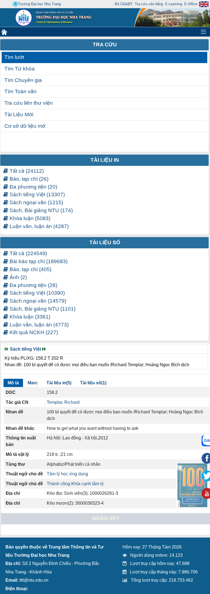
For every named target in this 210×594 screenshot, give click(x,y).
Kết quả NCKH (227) (33, 332)
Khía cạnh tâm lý (87, 483)
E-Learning (173, 4)
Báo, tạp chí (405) (29, 269)
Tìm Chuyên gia (23, 80)
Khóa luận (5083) (29, 218)
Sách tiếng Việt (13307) (36, 194)
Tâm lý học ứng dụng (67, 473)
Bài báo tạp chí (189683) (38, 261)
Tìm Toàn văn (20, 91)
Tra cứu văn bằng (149, 4)
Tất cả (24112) (26, 171)
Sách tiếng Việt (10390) (36, 293)
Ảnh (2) (17, 277)
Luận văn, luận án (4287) (38, 226)
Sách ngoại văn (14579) (37, 301)
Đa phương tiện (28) (32, 285)
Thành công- (59, 483)
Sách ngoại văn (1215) (35, 202)
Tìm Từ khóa (19, 69)
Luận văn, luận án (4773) (38, 325)
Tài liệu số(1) (93, 382)
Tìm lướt (14, 57)
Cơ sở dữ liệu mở (24, 126)
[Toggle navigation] (203, 31)
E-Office (190, 4)
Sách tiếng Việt (25, 349)
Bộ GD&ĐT (124, 4)
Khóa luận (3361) (29, 317)
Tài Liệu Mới (18, 114)
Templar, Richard (63, 402)
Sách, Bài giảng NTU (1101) (41, 309)
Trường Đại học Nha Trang (39, 4)
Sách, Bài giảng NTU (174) (40, 210)
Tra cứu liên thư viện (28, 103)
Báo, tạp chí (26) (28, 179)
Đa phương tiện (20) (32, 187)
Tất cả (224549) (27, 253)
